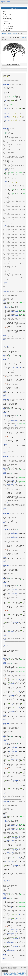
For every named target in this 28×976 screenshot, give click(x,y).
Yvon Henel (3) (6, 21)
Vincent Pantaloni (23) (8, 25)
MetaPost (9, 64)
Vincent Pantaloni (7, 33)
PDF (19, 64)
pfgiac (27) (5, 16)
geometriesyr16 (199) (7, 14)
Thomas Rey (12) (7, 30)
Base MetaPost (14, 8)
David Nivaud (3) (7, 23)
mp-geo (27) (5, 11)
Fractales (15, 33)
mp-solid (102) (5, 13)
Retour (4, 64)
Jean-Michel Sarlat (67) (8, 28)
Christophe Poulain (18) (8, 26)
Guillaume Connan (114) (8, 19)
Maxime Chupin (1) (7, 18)
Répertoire (14, 64)
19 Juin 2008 (23, 37)
